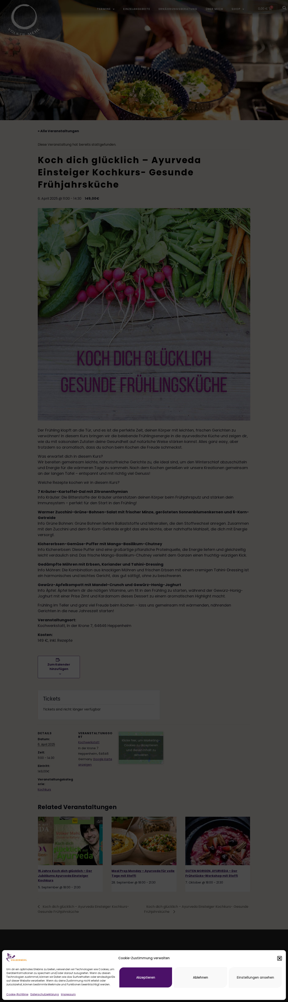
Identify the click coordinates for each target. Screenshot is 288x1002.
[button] (279, 958)
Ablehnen (200, 977)
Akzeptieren (145, 977)
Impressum (68, 994)
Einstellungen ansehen (255, 977)
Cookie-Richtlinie (17, 994)
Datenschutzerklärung (44, 994)
